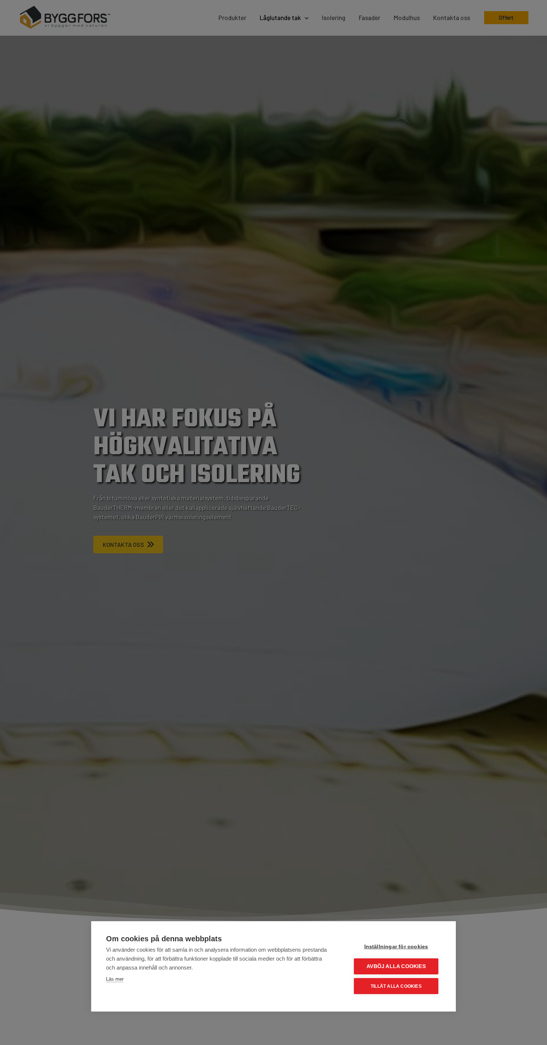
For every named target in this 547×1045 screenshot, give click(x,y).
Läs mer (115, 979)
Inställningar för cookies (396, 946)
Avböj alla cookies (396, 966)
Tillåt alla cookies (396, 986)
